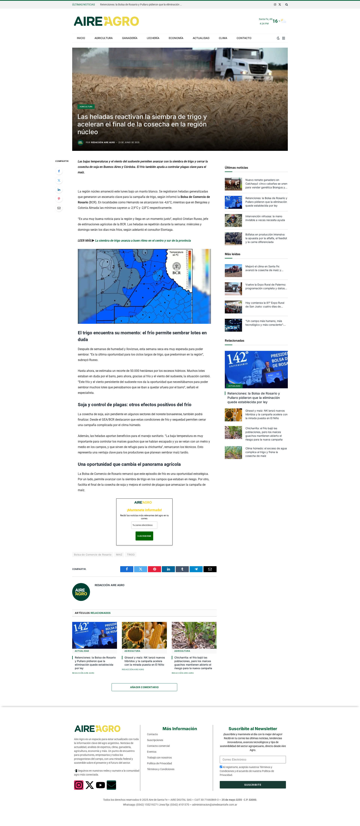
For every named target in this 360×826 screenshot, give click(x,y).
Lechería (153, 38)
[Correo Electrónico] (58, 207)
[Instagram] (78, 785)
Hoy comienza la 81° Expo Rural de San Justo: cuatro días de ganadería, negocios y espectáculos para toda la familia (265, 304)
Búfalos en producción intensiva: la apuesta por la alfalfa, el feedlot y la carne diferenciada (266, 238)
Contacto (244, 38)
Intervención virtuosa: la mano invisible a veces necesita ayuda (265, 218)
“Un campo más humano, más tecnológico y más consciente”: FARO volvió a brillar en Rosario (264, 323)
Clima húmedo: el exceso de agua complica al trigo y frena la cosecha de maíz (266, 452)
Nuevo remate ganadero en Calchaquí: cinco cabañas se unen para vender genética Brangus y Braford (266, 183)
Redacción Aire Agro (103, 142)
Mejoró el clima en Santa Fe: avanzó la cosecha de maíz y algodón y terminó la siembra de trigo (265, 268)
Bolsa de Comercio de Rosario (92, 554)
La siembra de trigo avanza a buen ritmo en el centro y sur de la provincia (143, 240)
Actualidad (201, 38)
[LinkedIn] (58, 189)
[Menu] (283, 38)
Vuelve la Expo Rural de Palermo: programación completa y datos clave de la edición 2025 (265, 286)
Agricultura (103, 38)
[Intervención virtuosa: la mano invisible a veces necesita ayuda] (233, 220)
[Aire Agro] (106, 21)
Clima (223, 38)
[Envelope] (111, 785)
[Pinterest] (58, 198)
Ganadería (129, 38)
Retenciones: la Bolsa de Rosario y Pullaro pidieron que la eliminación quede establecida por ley (142, 4)
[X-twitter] (89, 785)
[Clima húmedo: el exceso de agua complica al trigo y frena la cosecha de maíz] (233, 452)
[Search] (286, 4)
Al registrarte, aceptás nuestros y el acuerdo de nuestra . (247, 771)
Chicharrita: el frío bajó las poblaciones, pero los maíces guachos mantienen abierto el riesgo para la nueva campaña (193, 663)
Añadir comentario (144, 687)
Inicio (81, 38)
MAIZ (119, 554)
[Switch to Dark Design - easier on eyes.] (278, 38)
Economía (176, 38)
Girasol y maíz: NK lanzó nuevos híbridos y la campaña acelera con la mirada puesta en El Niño (144, 661)
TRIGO (131, 554)
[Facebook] (58, 171)
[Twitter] (58, 180)
